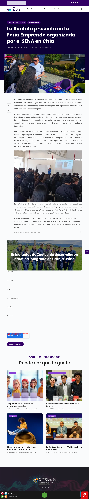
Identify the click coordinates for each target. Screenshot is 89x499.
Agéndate (13, 416)
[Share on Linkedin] (9, 111)
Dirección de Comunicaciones (17, 47)
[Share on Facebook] (9, 100)
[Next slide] (80, 176)
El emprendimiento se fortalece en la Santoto (62, 404)
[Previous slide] (16, 176)
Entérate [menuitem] (52, 9)
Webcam (84, 495)
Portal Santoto (77, 3)
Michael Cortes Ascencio (30, 409)
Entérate (12, 373)
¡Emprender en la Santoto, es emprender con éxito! (20, 404)
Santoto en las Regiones (17, 22)
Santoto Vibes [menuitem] (42, 9)
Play (44, 495)
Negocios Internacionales (57, 373)
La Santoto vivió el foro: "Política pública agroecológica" (64, 448)
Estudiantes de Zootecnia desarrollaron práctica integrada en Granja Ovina (44, 256)
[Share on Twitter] (9, 105)
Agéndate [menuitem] (30, 9)
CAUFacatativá (34, 22)
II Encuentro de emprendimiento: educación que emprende (21, 448)
